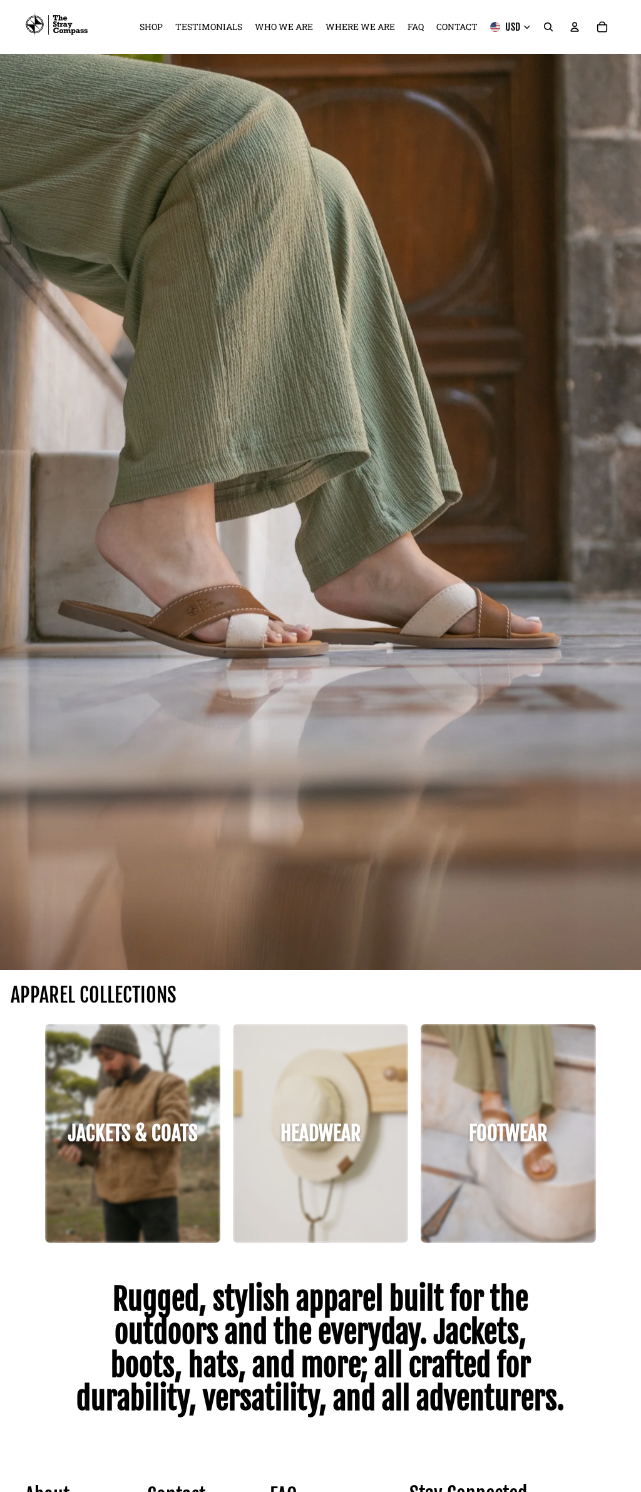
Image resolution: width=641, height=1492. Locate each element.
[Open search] (548, 27)
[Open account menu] (574, 27)
